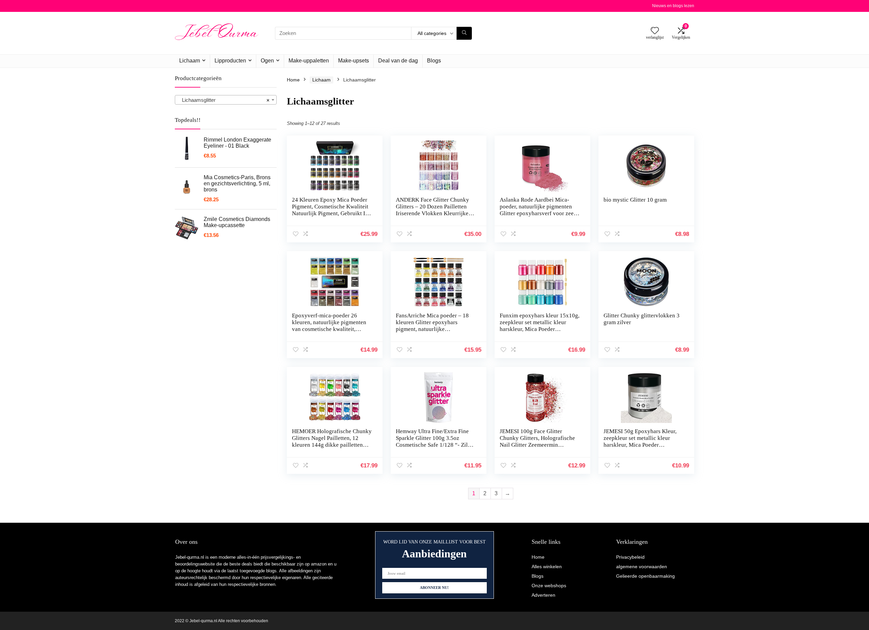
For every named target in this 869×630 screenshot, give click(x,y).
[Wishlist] (655, 31)
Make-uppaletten (309, 60)
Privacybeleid (630, 557)
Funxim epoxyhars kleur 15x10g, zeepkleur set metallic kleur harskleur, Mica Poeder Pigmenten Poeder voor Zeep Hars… (539, 329)
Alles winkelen (547, 566)
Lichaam (189, 60)
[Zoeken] (464, 33)
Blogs (434, 60)
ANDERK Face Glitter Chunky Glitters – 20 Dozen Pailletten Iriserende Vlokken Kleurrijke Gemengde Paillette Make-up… (434, 210)
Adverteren (543, 595)
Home (293, 79)
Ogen (267, 60)
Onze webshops (549, 585)
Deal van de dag (398, 60)
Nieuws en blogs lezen (673, 5)
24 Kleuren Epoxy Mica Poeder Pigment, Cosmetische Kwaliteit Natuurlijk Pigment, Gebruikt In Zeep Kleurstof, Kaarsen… (330, 210)
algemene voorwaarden (641, 566)
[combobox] (226, 100)
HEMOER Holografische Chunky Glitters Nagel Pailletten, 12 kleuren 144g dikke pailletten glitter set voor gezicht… (332, 441)
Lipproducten (230, 60)
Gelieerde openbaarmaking (645, 576)
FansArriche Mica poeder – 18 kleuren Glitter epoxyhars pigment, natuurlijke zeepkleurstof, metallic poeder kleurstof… (432, 329)
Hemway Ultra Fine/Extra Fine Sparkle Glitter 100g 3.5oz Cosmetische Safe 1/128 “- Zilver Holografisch (436, 441)
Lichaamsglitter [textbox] (224, 100)
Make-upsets (353, 60)
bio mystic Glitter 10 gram (635, 200)
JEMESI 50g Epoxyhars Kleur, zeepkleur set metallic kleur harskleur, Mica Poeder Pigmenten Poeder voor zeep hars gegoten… (644, 445)
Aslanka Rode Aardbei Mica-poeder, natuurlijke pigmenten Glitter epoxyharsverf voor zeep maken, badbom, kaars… (538, 210)
